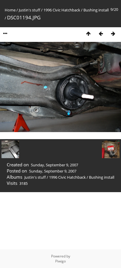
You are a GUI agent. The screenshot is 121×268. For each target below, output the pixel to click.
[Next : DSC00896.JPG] (113, 33)
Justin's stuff (29, 10)
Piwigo (60, 261)
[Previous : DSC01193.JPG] (101, 33)
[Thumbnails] (88, 33)
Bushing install (96, 10)
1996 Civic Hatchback (61, 10)
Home (10, 10)
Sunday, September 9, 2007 (54, 165)
